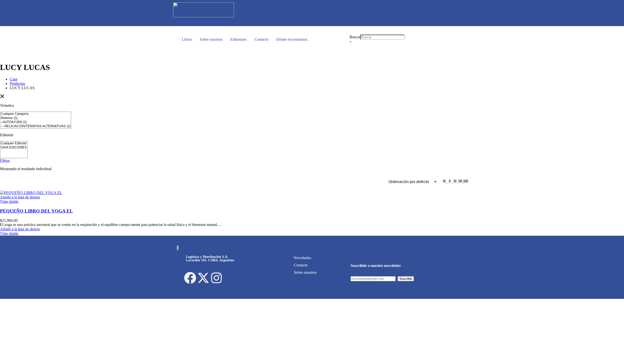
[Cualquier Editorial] (13, 143)
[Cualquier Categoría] (35, 114)
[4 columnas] (461, 182)
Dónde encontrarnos (291, 39)
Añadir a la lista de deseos (20, 197)
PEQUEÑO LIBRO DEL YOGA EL (36, 211)
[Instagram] (216, 278)
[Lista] (445, 182)
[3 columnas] (455, 182)
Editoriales (238, 39)
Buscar (355, 37)
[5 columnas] (466, 182)
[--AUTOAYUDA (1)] (35, 122)
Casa (13, 79)
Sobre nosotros (211, 39)
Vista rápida (9, 201)
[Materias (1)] (35, 118)
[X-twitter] (203, 278)
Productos (17, 83)
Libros (187, 39)
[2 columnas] (450, 182)
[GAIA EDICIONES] (13, 148)
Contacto (261, 39)
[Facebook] (190, 278)
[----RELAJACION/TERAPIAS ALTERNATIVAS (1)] (35, 126)
